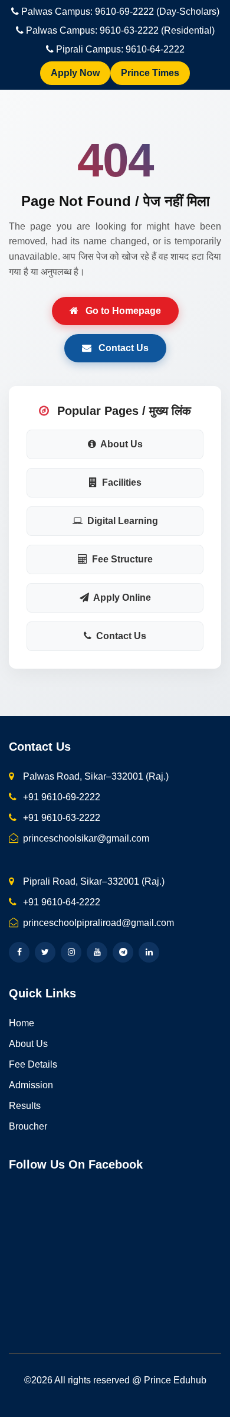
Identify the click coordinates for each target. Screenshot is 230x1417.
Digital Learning (121, 521)
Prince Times (150, 73)
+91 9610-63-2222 (60, 818)
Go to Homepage (122, 311)
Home (21, 1023)
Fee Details (33, 1064)
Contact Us (122, 348)
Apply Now (75, 73)
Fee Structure (121, 559)
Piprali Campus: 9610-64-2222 (120, 49)
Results (25, 1106)
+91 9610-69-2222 (60, 797)
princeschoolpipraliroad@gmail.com (97, 923)
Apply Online (121, 598)
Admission (31, 1085)
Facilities (121, 482)
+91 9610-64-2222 (60, 902)
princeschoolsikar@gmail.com (85, 838)
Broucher (28, 1126)
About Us (120, 444)
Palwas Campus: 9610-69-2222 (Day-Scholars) (120, 11)
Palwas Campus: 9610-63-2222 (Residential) (120, 30)
